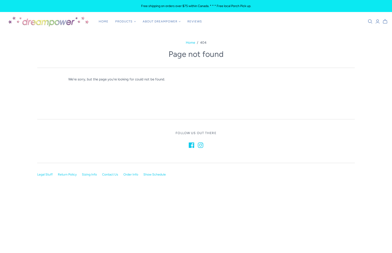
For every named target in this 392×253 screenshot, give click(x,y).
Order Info (130, 174)
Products (123, 21)
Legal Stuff (45, 174)
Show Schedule (154, 174)
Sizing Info (89, 174)
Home (103, 21)
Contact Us (110, 174)
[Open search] (370, 21)
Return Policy (67, 174)
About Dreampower (160, 21)
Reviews (194, 21)
